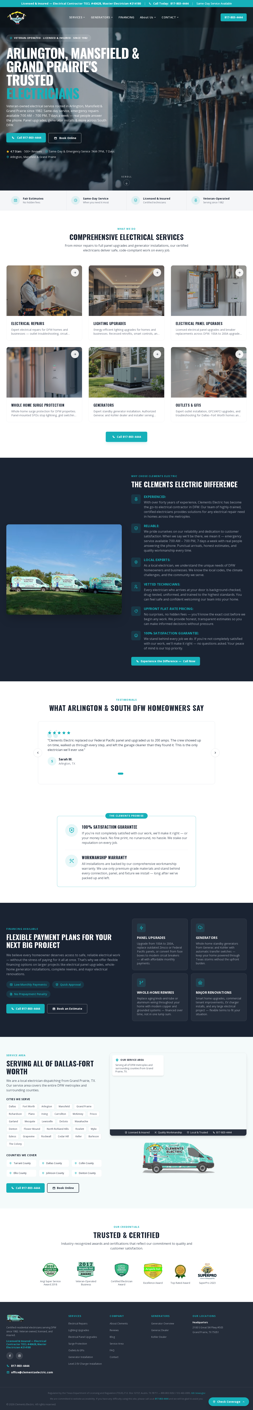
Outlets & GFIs (76, 1350)
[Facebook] (9, 1355)
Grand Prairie (84, 1106)
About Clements (119, 1323)
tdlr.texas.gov (198, 1392)
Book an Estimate (69, 1008)
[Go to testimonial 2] (126, 774)
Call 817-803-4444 (29, 137)
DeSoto (63, 1121)
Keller (79, 1136)
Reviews (114, 1330)
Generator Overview (162, 1323)
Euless (12, 1136)
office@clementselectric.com (32, 1372)
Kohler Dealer (159, 1337)
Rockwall (46, 1136)
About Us (146, 17)
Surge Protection (77, 1343)
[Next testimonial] (215, 752)
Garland (13, 1121)
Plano (31, 1114)
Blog (112, 1337)
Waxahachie (81, 1121)
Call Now (168, 661)
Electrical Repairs (77, 1323)
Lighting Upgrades (78, 1330)
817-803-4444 (234, 17)
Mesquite (30, 1121)
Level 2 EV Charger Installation (85, 1363)
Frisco (93, 1114)
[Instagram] (19, 1355)
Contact (114, 1357)
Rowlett (80, 1129)
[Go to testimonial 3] (130, 774)
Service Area (117, 1343)
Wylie (94, 1129)
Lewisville (47, 1121)
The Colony (15, 1144)
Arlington (47, 1106)
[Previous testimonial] (37, 752)
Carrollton (60, 1114)
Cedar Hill (63, 1136)
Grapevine (29, 1136)
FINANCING (126, 17)
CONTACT (169, 17)
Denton (13, 1129)
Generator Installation (80, 1357)
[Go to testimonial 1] (120, 774)
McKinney (78, 1114)
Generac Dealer (160, 1330)
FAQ (112, 1350)
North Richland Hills (58, 1129)
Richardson (15, 1114)
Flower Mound (32, 1129)
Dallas (12, 1106)
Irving (45, 1114)
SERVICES (75, 17)
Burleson (94, 1136)
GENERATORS (100, 17)
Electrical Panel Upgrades (82, 1337)
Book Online (67, 138)
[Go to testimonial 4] (134, 774)
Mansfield (64, 1106)
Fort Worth (29, 1106)
